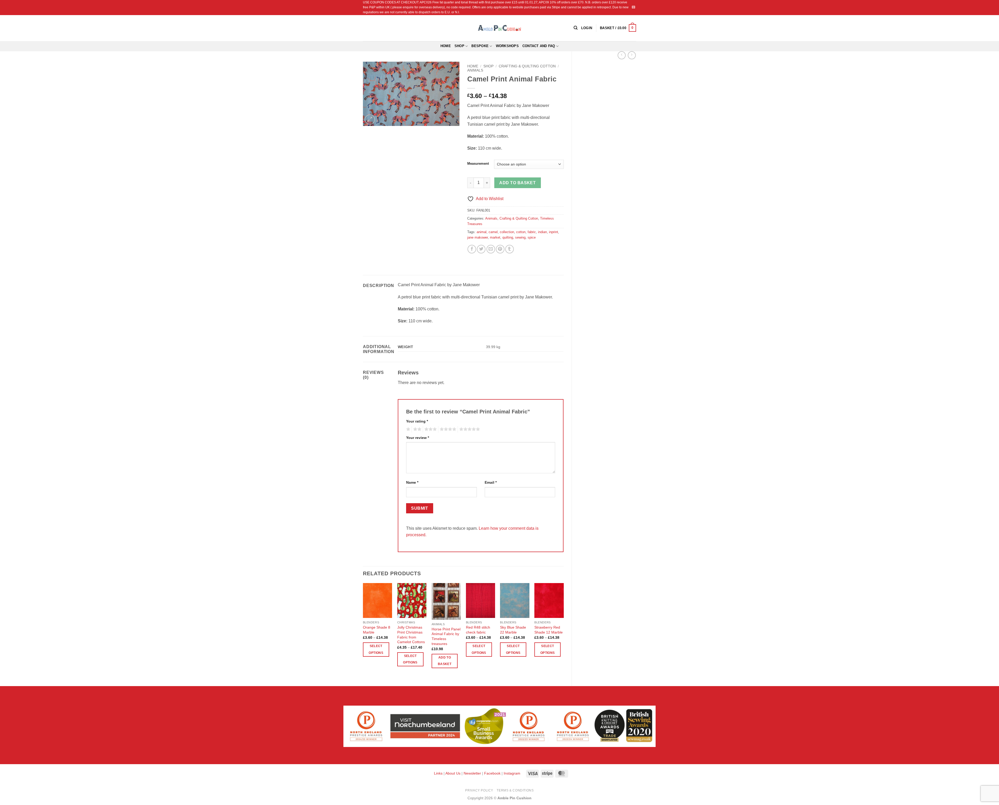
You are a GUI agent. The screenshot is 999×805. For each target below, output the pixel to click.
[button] (618, 28)
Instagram (512, 773)
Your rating (417, 421)
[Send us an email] (633, 7)
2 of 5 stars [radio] (416, 429)
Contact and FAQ (538, 46)
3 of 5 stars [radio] (430, 429)
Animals (475, 70)
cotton (521, 232)
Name (412, 482)
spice (532, 237)
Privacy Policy (479, 790)
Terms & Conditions (515, 790)
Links (439, 773)
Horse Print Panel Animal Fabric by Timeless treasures (446, 636)
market (495, 237)
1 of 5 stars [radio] (407, 429)
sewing (520, 237)
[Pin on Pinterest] (500, 249)
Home (445, 46)
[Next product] (622, 55)
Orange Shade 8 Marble (376, 629)
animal (481, 232)
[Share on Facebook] (472, 249)
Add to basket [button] (444, 661)
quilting (507, 237)
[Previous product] (632, 55)
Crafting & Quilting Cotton (527, 66)
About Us (452, 773)
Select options (376, 649)
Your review (417, 438)
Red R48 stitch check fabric (478, 629)
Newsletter (472, 773)
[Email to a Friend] (490, 249)
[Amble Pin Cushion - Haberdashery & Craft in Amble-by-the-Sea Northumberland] (499, 28)
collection (507, 232)
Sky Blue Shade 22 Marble (513, 629)
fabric (532, 232)
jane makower (477, 237)
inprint (553, 232)
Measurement (478, 163)
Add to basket (517, 183)
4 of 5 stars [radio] (447, 429)
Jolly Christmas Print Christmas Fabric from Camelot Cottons (411, 634)
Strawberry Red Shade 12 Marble (548, 629)
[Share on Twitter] (481, 249)
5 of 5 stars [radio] (469, 429)
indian (542, 232)
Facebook (492, 773)
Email (491, 482)
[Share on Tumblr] (509, 249)
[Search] (576, 28)
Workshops (507, 46)
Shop (459, 46)
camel (493, 232)
